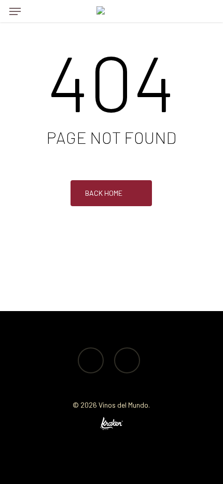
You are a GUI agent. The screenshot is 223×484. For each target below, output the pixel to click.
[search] (36, 11)
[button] (15, 11)
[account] (183, 11)
